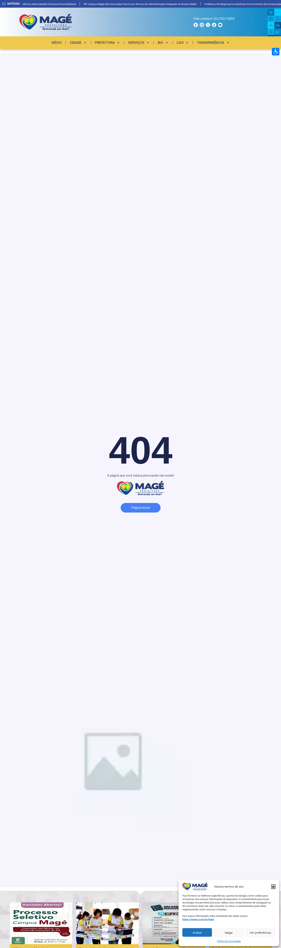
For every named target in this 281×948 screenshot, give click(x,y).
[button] (273, 886)
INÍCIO (57, 43)
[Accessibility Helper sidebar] (275, 51)
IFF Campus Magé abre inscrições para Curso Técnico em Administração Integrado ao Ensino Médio (133, 4)
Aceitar (197, 932)
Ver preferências (260, 932)
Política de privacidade (229, 941)
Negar (229, 932)
